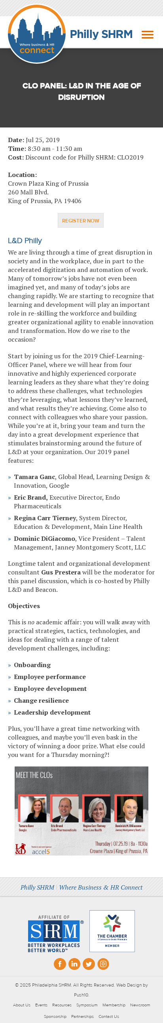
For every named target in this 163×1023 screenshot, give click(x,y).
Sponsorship (55, 1016)
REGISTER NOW (80, 221)
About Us (21, 1005)
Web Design (129, 985)
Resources (62, 1005)
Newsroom (140, 1005)
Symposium (87, 1005)
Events (41, 1005)
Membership (113, 1005)
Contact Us (109, 1016)
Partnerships (82, 1016)
